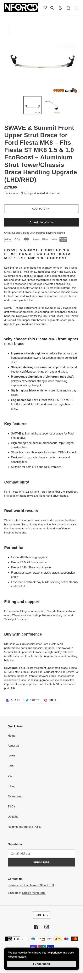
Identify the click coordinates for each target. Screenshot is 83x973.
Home (11, 735)
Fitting (11, 786)
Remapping (15, 796)
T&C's (12, 806)
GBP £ (40, 915)
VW (10, 776)
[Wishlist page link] (45, 7)
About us (13, 745)
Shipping (26, 193)
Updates (13, 816)
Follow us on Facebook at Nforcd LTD (31, 885)
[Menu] (76, 7)
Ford (11, 766)
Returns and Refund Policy (25, 826)
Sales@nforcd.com (15, 619)
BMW (11, 755)
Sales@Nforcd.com (34, 892)
